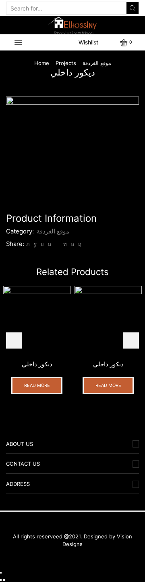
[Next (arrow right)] (4, 580)
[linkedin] (65, 244)
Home (41, 63)
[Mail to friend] (57, 244)
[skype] (78, 244)
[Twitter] (28, 244)
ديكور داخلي (37, 364)
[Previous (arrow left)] (1, 580)
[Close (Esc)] (1, 573)
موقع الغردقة (97, 63)
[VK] (42, 244)
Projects (66, 63)
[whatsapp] (72, 244)
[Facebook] (35, 244)
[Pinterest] (49, 244)
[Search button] (132, 8)
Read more (37, 385)
